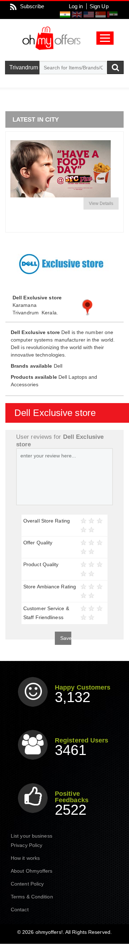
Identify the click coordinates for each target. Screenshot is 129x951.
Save (65, 638)
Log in (76, 6)
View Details (101, 203)
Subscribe (32, 6)
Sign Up (99, 6)
